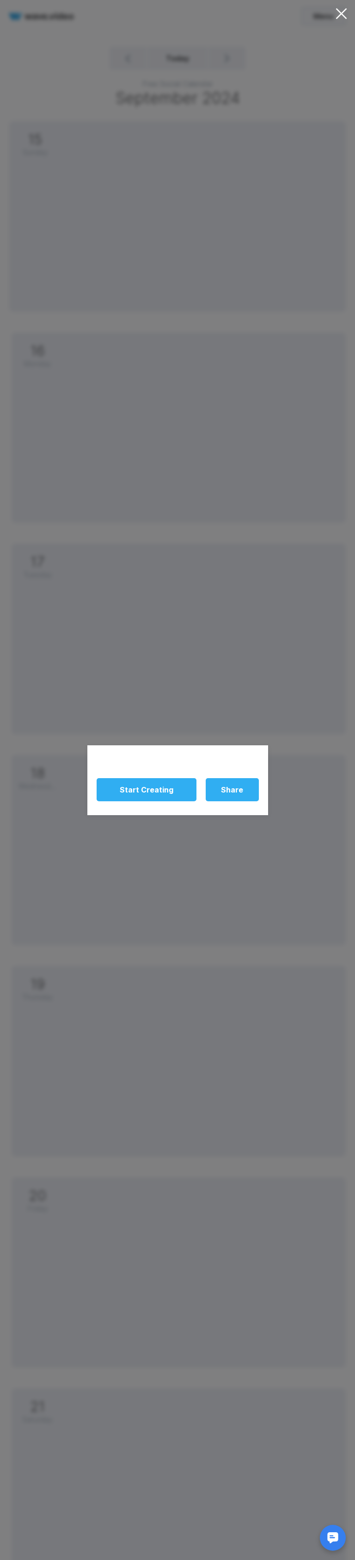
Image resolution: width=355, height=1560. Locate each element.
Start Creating (146, 789)
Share (232, 789)
